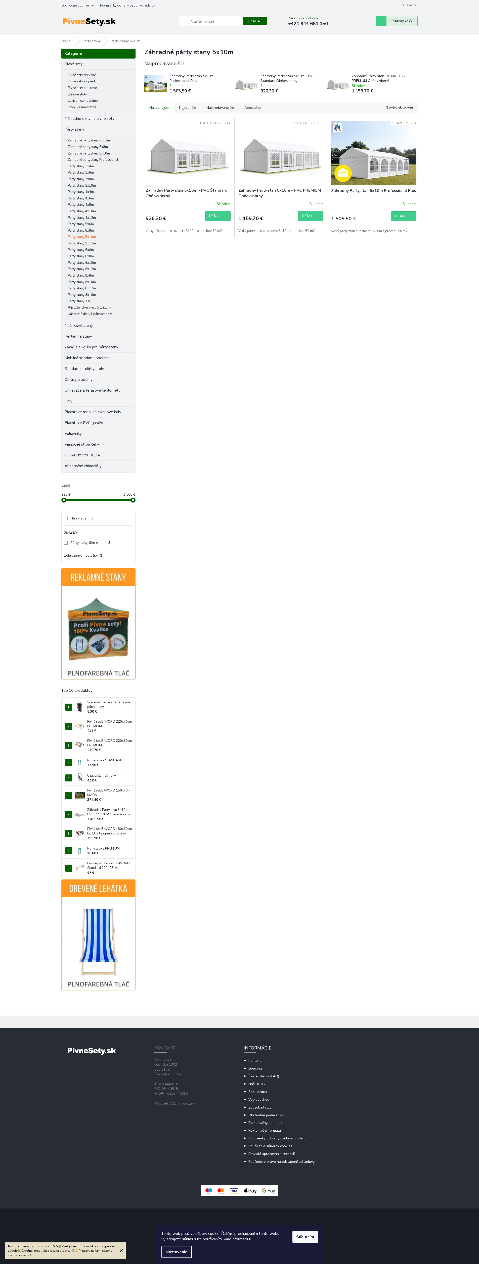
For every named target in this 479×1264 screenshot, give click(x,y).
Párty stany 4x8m (81, 204)
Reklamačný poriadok (265, 1122)
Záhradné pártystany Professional (93, 159)
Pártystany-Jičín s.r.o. (90, 542)
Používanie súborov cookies (270, 1146)
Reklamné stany (78, 336)
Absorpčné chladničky (83, 465)
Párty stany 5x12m (82, 243)
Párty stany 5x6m (81, 224)
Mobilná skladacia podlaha (87, 357)
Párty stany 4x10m (82, 211)
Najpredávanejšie (220, 107)
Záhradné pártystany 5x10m (89, 153)
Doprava (255, 1068)
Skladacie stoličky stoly (84, 368)
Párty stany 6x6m (81, 250)
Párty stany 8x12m (82, 288)
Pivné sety (74, 64)
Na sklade (82, 518)
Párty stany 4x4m (81, 192)
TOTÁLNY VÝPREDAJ (83, 455)
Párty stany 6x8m (81, 256)
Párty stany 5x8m (81, 230)
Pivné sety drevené (82, 75)
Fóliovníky (73, 433)
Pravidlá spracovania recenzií (271, 1153)
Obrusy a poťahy (79, 379)
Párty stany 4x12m (82, 218)
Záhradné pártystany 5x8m (88, 147)
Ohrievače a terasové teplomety (92, 390)
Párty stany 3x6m (81, 172)
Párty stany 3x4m (81, 166)
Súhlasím (305, 1237)
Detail (214, 216)
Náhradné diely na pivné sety (89, 118)
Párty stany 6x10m (82, 262)
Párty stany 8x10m (82, 282)
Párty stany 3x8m (81, 179)
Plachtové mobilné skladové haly (93, 411)
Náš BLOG (256, 1084)
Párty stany (74, 129)
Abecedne (252, 107)
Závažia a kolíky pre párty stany (91, 347)
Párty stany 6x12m (82, 269)
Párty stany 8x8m (81, 275)
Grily (68, 401)
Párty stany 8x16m (82, 295)
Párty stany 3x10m (82, 185)
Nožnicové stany (79, 325)
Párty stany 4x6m (81, 198)
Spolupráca (257, 1091)
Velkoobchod (258, 1099)
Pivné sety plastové (82, 88)
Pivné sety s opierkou (83, 81)
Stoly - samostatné (82, 107)
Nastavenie (177, 1252)
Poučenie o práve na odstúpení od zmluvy (281, 1161)
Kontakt (254, 1060)
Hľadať (255, 21)
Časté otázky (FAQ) (263, 1076)
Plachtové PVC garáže (84, 422)
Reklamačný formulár (265, 1130)
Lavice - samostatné (83, 100)
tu (250, 1239)
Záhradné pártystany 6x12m (89, 140)
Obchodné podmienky (77, 5)
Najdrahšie (187, 107)
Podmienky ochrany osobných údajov (127, 5)
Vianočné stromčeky (82, 444)
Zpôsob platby (259, 1107)
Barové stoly (77, 94)
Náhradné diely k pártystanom (90, 314)
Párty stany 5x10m (82, 237)
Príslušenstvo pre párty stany (89, 307)
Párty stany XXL (79, 301)
